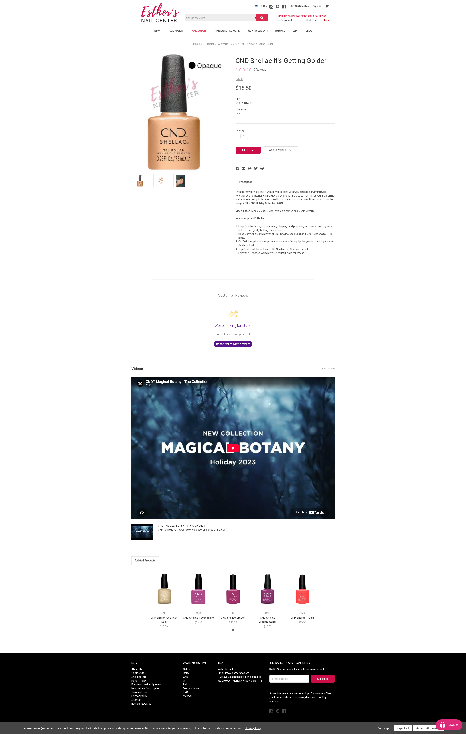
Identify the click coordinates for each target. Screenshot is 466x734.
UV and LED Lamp (258, 30)
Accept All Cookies (428, 728)
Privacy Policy (139, 696)
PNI (185, 684)
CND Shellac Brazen (233, 617)
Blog (308, 30)
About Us (136, 669)
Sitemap (136, 699)
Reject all (403, 728)
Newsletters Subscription (145, 688)
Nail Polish (176, 30)
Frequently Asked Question (146, 684)
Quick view (163, 585)
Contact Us (137, 673)
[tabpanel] (164, 598)
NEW (157, 30)
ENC (185, 692)
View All (187, 696)
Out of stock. (198, 592)
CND (185, 676)
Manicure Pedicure (227, 30)
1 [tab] (233, 630)
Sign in (317, 6)
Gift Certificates (299, 6)
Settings (383, 728)
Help (294, 30)
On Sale (280, 30)
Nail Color (199, 30)
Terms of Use (139, 692)
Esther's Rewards (141, 703)
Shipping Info (139, 676)
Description (245, 182)
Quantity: (240, 130)
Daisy (186, 673)
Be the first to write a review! (233, 344)
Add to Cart (164, 592)
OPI (185, 680)
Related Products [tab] (145, 560)
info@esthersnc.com (237, 673)
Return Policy (139, 680)
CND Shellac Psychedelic (198, 617)
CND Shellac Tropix (302, 617)
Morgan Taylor (191, 688)
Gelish (186, 669)
